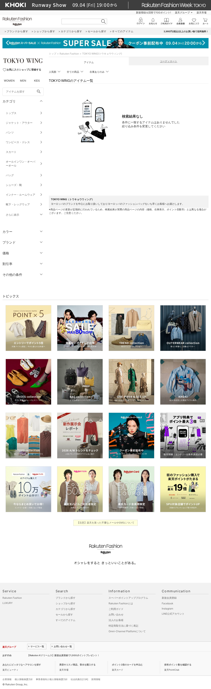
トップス (11, 113)
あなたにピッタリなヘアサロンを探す (21, 664)
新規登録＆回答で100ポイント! (153, 12)
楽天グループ (182, 12)
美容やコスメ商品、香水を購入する (77, 664)
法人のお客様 (116, 620)
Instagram (167, 608)
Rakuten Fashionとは (121, 603)
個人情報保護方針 (24, 679)
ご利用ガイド (116, 608)
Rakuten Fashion (69, 53)
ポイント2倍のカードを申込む (127, 664)
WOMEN (9, 80)
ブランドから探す (65, 597)
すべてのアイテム (65, 620)
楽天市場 (201, 12)
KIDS (37, 80)
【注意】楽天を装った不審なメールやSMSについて (105, 522)
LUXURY (7, 603)
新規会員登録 (169, 597)
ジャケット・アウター (19, 122)
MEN (23, 80)
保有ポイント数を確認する (177, 664)
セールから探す (64, 614)
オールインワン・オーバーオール (20, 163)
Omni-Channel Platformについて (127, 631)
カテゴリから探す (65, 608)
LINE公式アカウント (173, 613)
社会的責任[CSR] (79, 679)
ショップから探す (65, 603)
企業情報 (7, 679)
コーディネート (168, 61)
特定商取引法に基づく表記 (123, 625)
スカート (11, 152)
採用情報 (95, 679)
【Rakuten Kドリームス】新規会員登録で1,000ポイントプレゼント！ (63, 655)
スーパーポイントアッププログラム (128, 597)
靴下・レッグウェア (18, 204)
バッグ (10, 175)
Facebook (167, 603)
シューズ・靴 (14, 185)
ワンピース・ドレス (18, 142)
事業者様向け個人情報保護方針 (52, 679)
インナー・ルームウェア (20, 194)
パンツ (10, 132)
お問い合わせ (116, 614)
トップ (52, 53)
